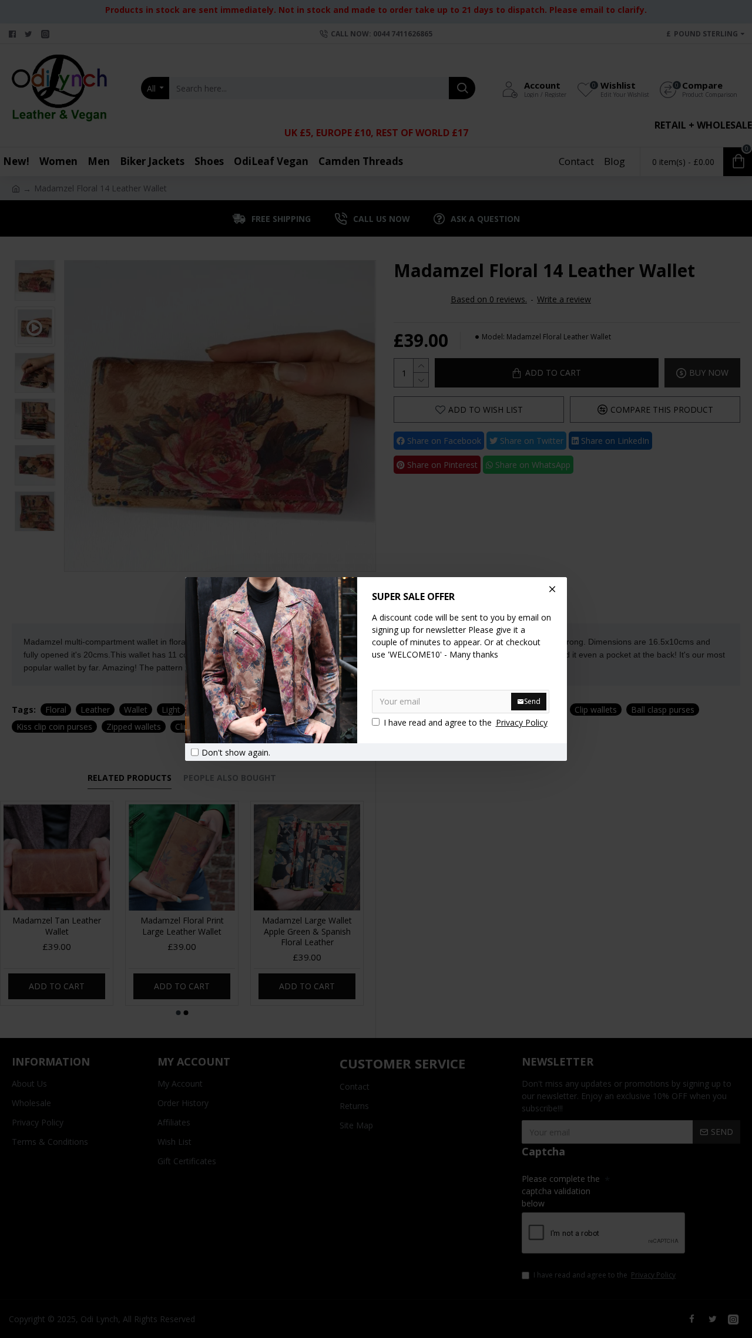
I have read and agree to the (466, 722)
